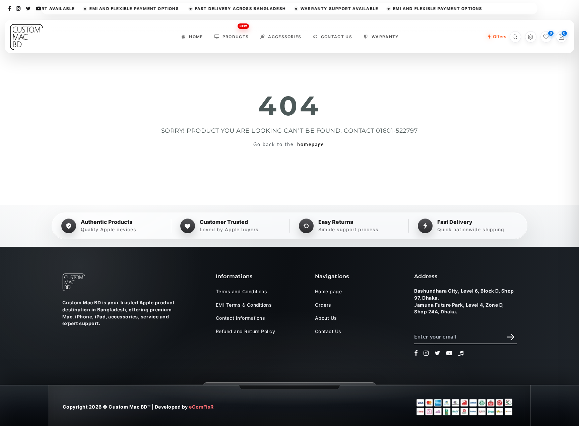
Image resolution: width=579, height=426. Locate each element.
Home (196, 36)
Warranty (385, 36)
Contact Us (336, 36)
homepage (310, 144)
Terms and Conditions (241, 291)
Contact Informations (240, 318)
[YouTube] (39, 8)
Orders (323, 304)
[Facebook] (9, 8)
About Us (326, 318)
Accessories (285, 36)
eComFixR (201, 407)
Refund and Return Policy (245, 331)
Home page (328, 291)
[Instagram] (18, 8)
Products (235, 35)
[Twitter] (28, 8)
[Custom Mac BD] (73, 282)
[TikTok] (461, 353)
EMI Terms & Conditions (244, 304)
